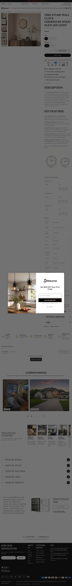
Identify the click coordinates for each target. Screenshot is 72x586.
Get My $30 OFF (50, 300)
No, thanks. (50, 306)
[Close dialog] (62, 274)
